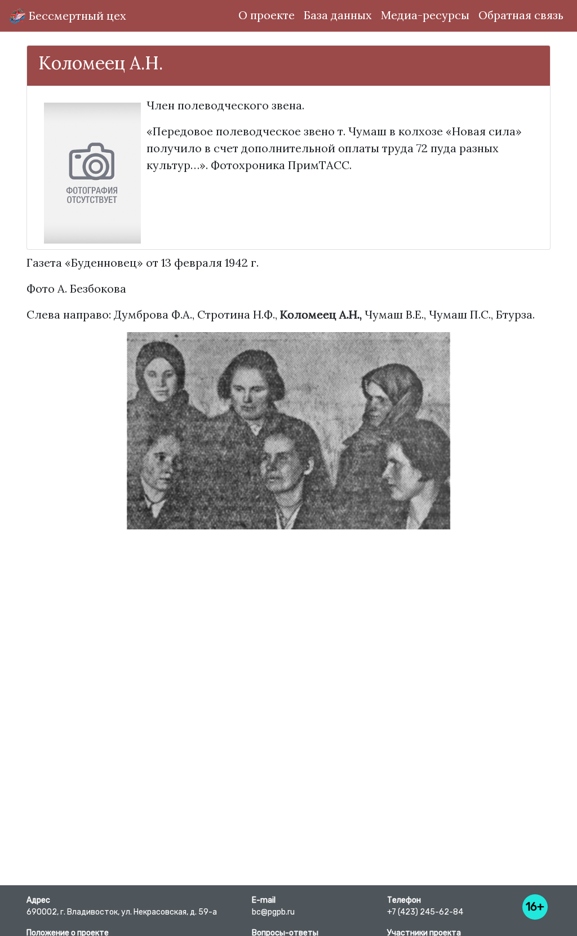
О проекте (266, 15)
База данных (338, 15)
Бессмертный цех (76, 15)
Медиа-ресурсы (425, 15)
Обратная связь (520, 15)
